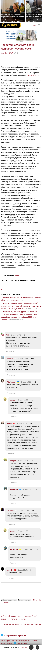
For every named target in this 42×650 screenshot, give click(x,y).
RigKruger (11, 382)
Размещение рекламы (23, 641)
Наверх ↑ (7, 603)
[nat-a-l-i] (2, 510)
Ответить (10, 352)
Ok (31, 647)
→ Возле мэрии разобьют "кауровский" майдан (21, 624)
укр (34, 25)
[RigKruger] (2, 382)
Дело (17, 275)
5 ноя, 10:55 (26, 382)
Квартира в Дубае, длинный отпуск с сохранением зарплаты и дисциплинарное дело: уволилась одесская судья (12, 18)
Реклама (21, 41)
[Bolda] (2, 423)
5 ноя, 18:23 (28, 549)
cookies (24, 647)
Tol (7, 335)
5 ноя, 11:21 (23, 461)
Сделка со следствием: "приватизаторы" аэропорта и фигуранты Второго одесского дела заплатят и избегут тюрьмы (21, 306)
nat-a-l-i (10, 510)
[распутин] (5, 489)
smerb (9, 570)
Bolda (9, 424)
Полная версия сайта (7, 641)
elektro (10, 358)
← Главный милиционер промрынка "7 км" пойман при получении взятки (19, 617)
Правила (37, 600)
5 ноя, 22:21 (23, 570)
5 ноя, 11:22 (23, 400)
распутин (14, 490)
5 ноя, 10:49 (23, 358)
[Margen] (5, 400)
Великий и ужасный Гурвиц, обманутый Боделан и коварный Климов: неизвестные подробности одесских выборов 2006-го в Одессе (19, 316)
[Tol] (2, 335)
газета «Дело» (33, 75)
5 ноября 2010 (7, 53)
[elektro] (2, 358)
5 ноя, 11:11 (22, 424)
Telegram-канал (22, 643)
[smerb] (2, 570)
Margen (13, 400)
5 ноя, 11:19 (24, 510)
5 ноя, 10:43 (16, 335)
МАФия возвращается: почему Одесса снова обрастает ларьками (21, 298)
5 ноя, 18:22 (28, 490)
